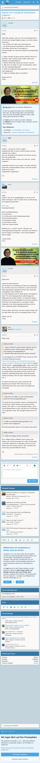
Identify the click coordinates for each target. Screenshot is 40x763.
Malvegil (8, 496)
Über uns (4, 734)
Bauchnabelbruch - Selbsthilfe (14, 631)
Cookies (5, 731)
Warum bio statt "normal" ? (15, 520)
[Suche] (38, 2)
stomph (36, 663)
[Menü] (2, 2)
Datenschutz (33, 734)
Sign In (7, 582)
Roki (7, 532)
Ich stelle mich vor (10, 648)
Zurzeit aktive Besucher (9, 590)
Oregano (8, 506)
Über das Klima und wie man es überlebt (17, 625)
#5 (37, 335)
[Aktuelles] (33, 2)
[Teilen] (34, 31)
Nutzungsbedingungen (22, 734)
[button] (4, 465)
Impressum (11, 734)
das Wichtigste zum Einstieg (20, 130)
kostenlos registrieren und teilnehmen (23, 132)
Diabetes (7, 641)
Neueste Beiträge (7, 613)
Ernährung (17, 522)
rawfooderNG (9, 514)
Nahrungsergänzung (11, 622)
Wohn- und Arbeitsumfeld (12, 629)
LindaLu (6, 18)
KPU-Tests (5, 206)
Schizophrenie (17, 514)
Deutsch (12, 731)
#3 (37, 192)
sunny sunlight (10, 522)
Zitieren (36, 82)
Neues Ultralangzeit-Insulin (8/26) (15, 638)
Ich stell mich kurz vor (11, 644)
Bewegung (8, 635)
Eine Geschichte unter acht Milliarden (18, 512)
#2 (37, 145)
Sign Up (20, 582)
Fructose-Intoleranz (17, 506)
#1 (37, 30)
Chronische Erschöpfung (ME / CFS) (20, 496)
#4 (37, 276)
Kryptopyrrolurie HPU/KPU (16, 532)
